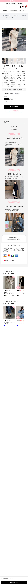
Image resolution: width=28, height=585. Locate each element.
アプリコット (8, 102)
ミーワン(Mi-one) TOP (6, 15)
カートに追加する (14, 110)
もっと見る (23, 272)
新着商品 (5, 10)
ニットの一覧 (17, 15)
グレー (12, 99)
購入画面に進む (14, 106)
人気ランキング (23, 10)
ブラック (6, 99)
